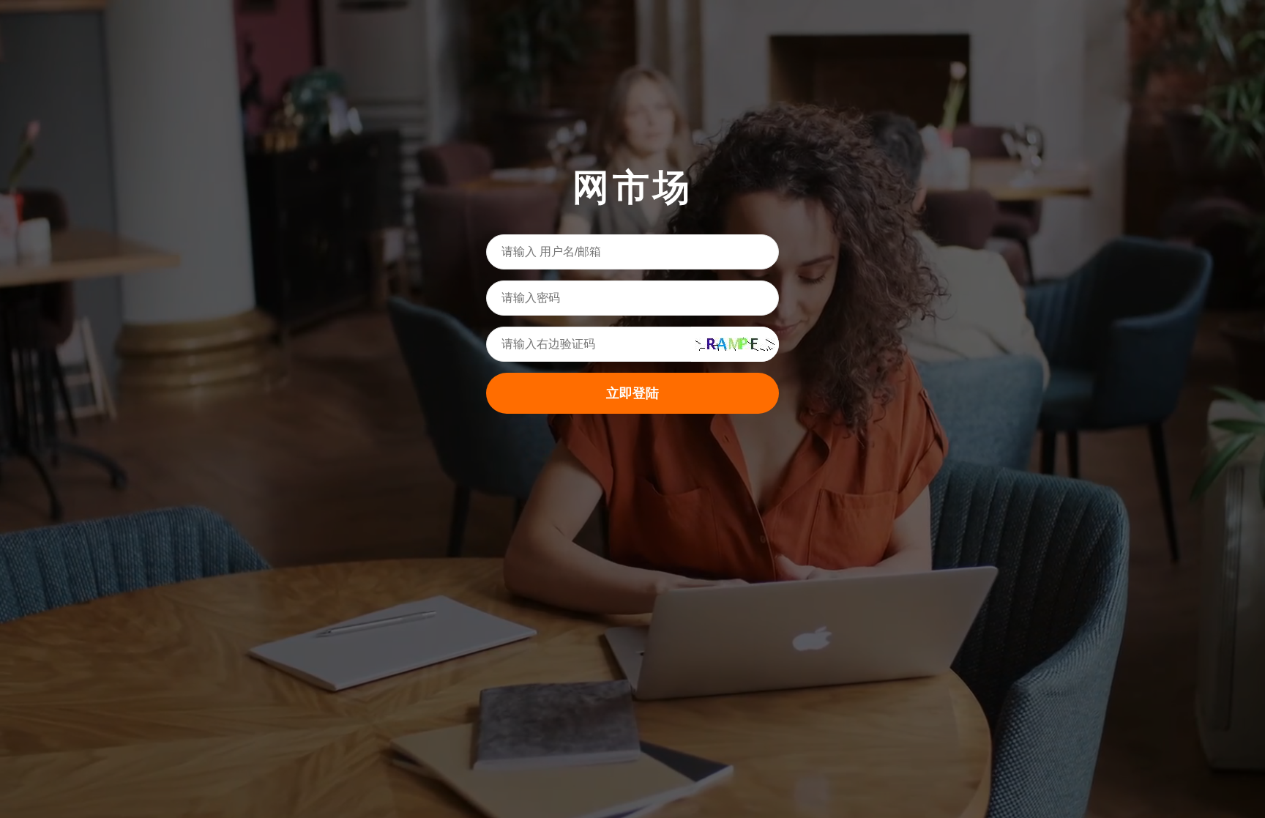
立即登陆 (632, 393)
